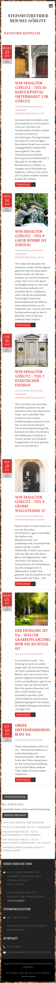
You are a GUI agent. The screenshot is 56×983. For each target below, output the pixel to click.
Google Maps (16, 900)
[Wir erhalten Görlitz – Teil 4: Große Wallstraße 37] (31, 460)
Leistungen (14, 973)
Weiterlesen (23, 184)
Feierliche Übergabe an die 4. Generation (26, 827)
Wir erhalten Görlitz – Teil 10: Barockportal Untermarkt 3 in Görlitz (31, 92)
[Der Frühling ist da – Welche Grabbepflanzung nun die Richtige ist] (31, 594)
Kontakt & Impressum (28, 976)
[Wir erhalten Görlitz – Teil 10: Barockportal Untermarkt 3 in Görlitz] (31, 46)
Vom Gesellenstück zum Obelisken (23, 822)
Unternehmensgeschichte (30, 113)
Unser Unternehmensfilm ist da (32, 730)
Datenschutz (46, 973)
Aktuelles (37, 107)
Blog (26, 973)
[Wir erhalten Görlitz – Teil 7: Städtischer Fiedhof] (31, 335)
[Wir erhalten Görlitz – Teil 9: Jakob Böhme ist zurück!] (31, 195)
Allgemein (20, 110)
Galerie (21, 973)
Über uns (32, 973)
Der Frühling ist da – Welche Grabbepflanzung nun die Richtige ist (33, 640)
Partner (38, 973)
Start (8, 973)
